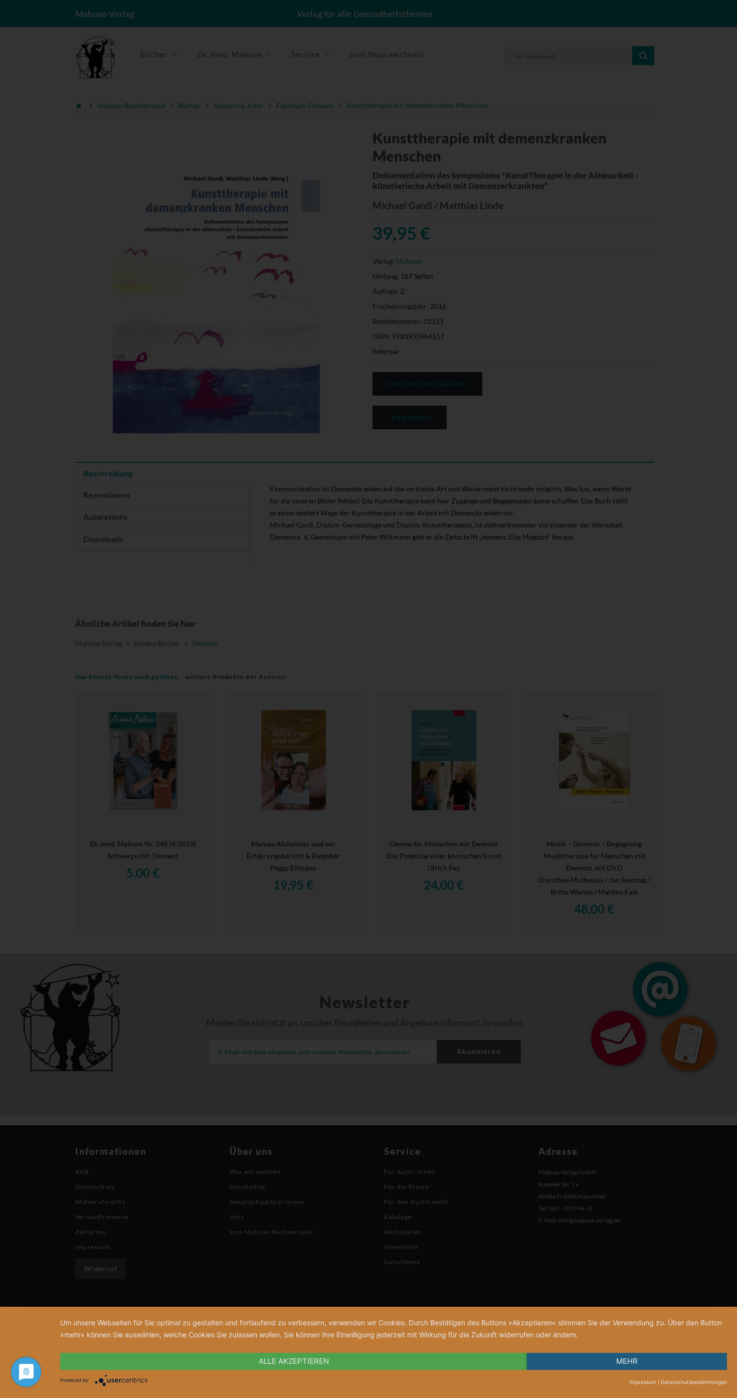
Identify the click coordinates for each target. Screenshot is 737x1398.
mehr (627, 1361)
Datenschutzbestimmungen (694, 1382)
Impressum (643, 1382)
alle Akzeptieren (294, 1361)
